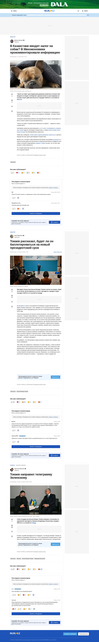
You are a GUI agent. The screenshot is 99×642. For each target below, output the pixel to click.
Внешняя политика (21, 465)
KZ (78, 11)
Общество (12, 36)
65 (13, 569)
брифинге (22, 306)
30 (13, 402)
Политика (12, 465)
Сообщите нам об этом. (39, 155)
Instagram (55, 222)
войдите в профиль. (53, 187)
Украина (19, 558)
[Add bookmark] (12, 111)
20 (24, 402)
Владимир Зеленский (40, 558)
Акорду (33, 523)
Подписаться (55, 377)
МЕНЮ (15, 11)
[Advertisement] (49, 25)
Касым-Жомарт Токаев (22, 391)
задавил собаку (41, 143)
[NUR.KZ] (49, 11)
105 (41, 569)
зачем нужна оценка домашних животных (42, 135)
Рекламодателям (83, 633)
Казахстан (13, 162)
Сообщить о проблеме (70, 633)
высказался (57, 139)
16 (24, 569)
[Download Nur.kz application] (49, 4)
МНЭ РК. (19, 99)
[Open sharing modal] (12, 106)
